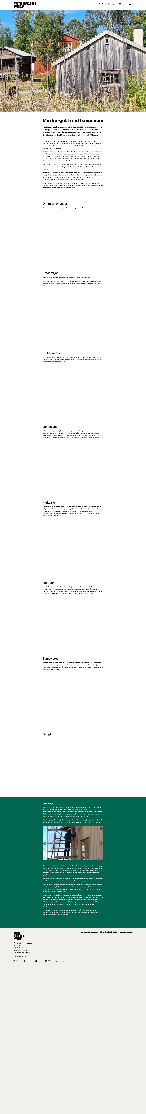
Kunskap (111, 4)
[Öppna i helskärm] (101, 828)
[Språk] (119, 3)
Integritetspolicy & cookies (89, 932)
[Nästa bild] (101, 843)
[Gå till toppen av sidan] (141, 1098)
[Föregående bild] (44, 843)
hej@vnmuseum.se (24, 953)
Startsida (17, 12)
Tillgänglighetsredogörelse (108, 932)
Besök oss (102, 4)
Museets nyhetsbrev (126, 932)
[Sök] (125, 4)
